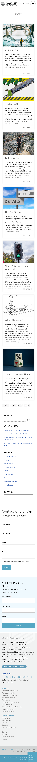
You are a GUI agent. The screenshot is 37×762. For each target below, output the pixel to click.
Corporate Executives (9, 727)
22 (26, 405)
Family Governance (8, 709)
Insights (4, 739)
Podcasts (7, 478)
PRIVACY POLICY (20, 752)
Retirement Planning (8, 693)
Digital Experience (8, 712)
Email (4, 543)
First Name (6, 524)
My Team (5, 734)
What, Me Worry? (14, 320)
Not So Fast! (11, 104)
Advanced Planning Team (10, 691)
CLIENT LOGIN (24, 4)
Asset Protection (7, 705)
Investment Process (8, 698)
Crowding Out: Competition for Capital (16, 430)
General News (8, 464)
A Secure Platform (8, 737)
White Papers (8, 485)
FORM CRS (31, 749)
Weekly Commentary (11, 481)
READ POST (26, 73)
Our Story (5, 732)
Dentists (4, 723)
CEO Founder (6, 718)
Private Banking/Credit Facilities (12, 707)
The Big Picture (13, 212)
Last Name (6, 533)
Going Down (11, 49)
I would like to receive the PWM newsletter (16, 561)
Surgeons (5, 725)
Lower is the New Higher (18, 374)
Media (6, 471)
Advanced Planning (10, 456)
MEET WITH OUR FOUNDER (14, 667)
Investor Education (10, 467)
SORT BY (8, 492)
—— (3, 730)
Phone (5, 552)
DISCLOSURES (20, 749)
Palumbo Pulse (9, 474)
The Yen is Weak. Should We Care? (15, 434)
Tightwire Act (12, 158)
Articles (6, 460)
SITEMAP (32, 752)
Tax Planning (6, 700)
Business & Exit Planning (10, 695)
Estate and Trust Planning (10, 702)
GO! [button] (28, 420)
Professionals (6, 720)
